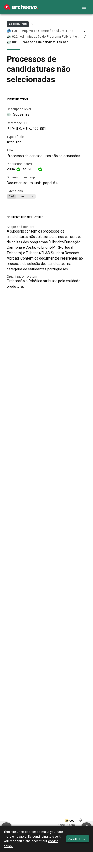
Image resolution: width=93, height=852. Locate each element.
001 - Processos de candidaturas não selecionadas (40, 42)
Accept (75, 838)
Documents (17, 23)
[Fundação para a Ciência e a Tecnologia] (21, 8)
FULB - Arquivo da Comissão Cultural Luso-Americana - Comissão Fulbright (43, 31)
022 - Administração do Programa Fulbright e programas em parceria (44, 37)
